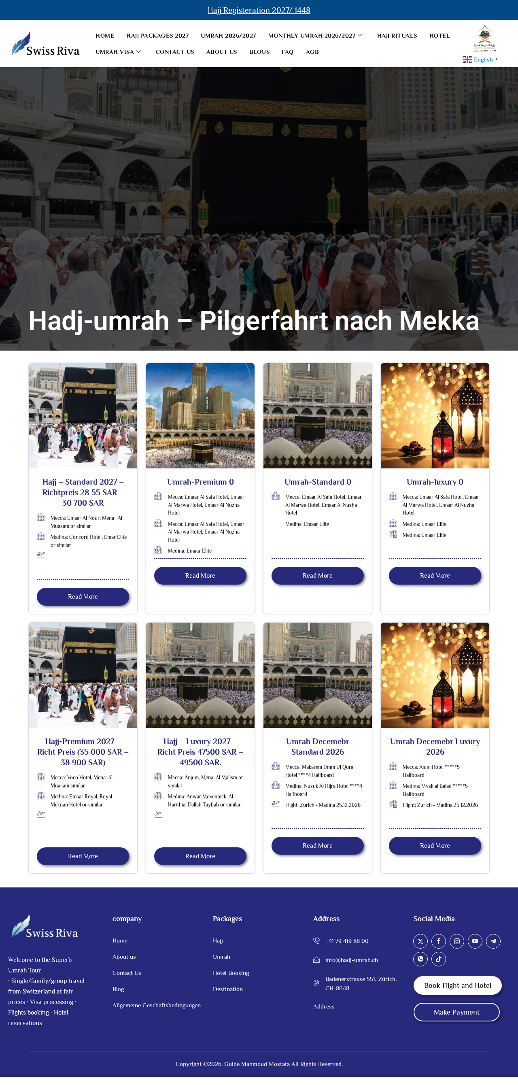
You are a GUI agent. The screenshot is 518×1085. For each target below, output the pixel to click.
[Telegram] (493, 941)
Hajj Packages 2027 (157, 35)
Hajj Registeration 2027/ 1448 (259, 10)
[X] (420, 941)
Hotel (439, 35)
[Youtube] (475, 941)
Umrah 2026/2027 (228, 35)
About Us (221, 51)
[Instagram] (457, 941)
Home (105, 35)
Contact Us (175, 51)
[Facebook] (438, 941)
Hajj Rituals (397, 35)
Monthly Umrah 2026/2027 (312, 35)
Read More (83, 596)
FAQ (288, 51)
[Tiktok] (438, 959)
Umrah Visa (115, 51)
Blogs (259, 51)
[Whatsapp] (420, 959)
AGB (312, 51)
